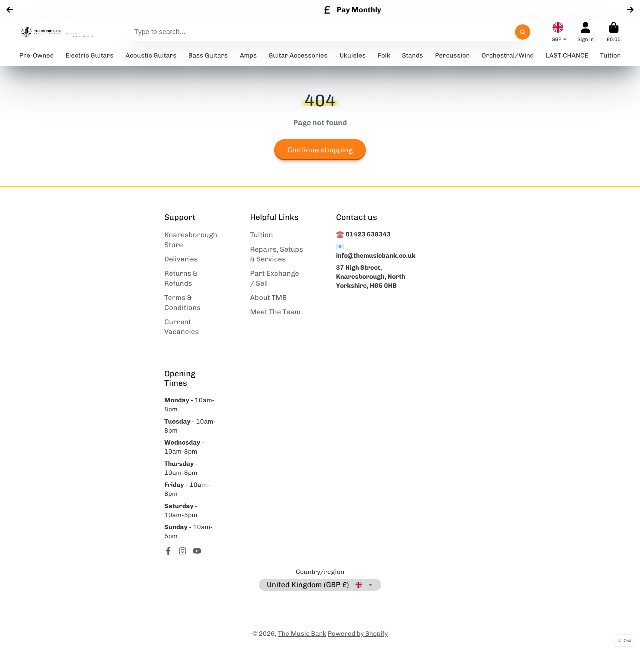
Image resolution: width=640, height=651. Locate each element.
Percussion (452, 55)
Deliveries (181, 259)
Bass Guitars (208, 55)
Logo (56, 32)
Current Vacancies (181, 327)
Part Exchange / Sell (274, 278)
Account (585, 32)
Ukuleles (353, 55)
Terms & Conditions (182, 302)
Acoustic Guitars (151, 55)
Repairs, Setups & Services (276, 254)
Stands (412, 55)
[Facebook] (168, 551)
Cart (613, 32)
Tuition (261, 235)
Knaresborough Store (190, 240)
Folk (384, 55)
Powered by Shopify (358, 633)
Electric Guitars (90, 55)
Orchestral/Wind (508, 55)
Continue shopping (320, 149)
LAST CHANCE (567, 55)
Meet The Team (275, 312)
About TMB (268, 297)
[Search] (522, 32)
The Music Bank (302, 633)
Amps (248, 55)
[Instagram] (182, 551)
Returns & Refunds (181, 278)
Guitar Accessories (298, 55)
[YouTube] (197, 551)
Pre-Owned (36, 55)
